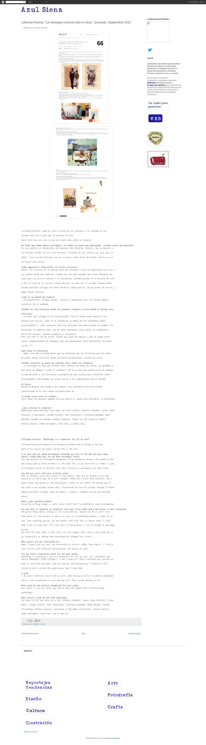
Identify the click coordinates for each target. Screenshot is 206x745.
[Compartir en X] (33, 620)
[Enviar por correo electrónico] (28, 620)
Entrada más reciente (30, 634)
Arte (30, 624)
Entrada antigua (134, 634)
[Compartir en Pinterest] (38, 620)
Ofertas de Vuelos (30, 732)
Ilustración (42, 624)
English (35, 624)
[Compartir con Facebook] (36, 620)
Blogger (117, 738)
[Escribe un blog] (30, 620)
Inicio (83, 634)
